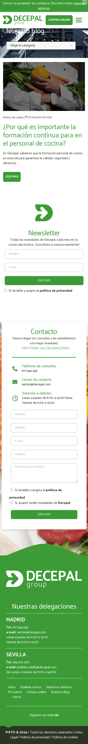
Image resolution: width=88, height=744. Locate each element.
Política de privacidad (35, 737)
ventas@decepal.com (36, 384)
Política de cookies (65, 737)
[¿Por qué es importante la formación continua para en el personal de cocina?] (44, 86)
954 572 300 (21, 662)
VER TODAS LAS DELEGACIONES (45, 348)
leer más (12, 176)
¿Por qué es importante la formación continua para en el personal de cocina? (42, 135)
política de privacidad (56, 291)
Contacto (14, 697)
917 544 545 (29, 371)
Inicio (12, 687)
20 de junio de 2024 (40, 117)
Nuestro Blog (60, 692)
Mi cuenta (15, 692)
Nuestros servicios (59, 687)
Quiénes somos (31, 687)
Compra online (59, 20)
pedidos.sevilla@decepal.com (36, 667)
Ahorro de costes (13, 117)
